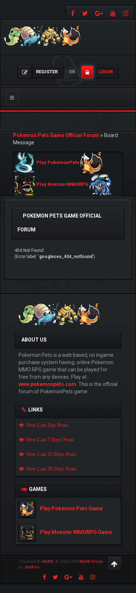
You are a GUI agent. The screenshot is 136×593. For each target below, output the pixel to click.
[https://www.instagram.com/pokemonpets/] (126, 13)
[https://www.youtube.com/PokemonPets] (113, 13)
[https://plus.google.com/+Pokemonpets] (99, 13)
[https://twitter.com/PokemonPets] (84, 13)
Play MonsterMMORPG (62, 184)
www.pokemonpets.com (47, 384)
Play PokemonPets (58, 162)
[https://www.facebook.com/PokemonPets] (72, 13)
